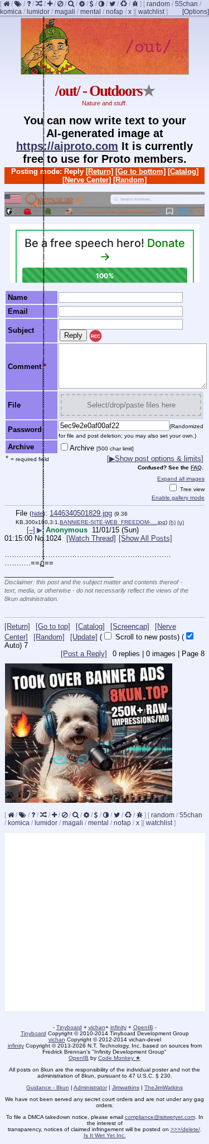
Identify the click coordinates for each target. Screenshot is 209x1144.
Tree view (191, 489)
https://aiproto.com (67, 146)
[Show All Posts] (145, 538)
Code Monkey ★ (119, 1058)
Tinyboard (69, 1027)
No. (40, 538)
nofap (114, 12)
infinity (118, 1027)
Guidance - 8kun (47, 1087)
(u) (180, 522)
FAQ (196, 467)
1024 (53, 538)
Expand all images (181, 479)
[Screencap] (129, 626)
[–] (31, 530)
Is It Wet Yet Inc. (105, 1135)
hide (37, 513)
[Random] (130, 180)
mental (90, 12)
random (158, 4)
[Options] (195, 12)
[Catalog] (183, 171)
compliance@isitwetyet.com (160, 1117)
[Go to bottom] (140, 171)
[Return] (99, 171)
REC (95, 336)
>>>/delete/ (185, 1129)
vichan (97, 1027)
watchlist (151, 12)
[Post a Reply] (84, 653)
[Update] (84, 637)
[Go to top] (53, 626)
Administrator (90, 1087)
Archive (102, 448)
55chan (186, 4)
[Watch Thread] (91, 538)
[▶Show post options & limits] (155, 458)
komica (11, 12)
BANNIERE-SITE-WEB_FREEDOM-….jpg (113, 522)
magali (65, 12)
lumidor (38, 12)
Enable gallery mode (178, 498)
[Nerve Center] (86, 180)
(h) (172, 522)
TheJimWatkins (163, 1087)
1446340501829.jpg (81, 513)
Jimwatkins (125, 1087)
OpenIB (143, 1027)
